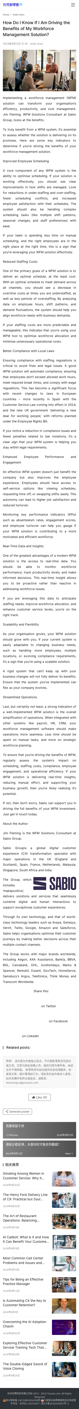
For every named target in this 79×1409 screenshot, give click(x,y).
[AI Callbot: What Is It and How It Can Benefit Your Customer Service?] (64, 1242)
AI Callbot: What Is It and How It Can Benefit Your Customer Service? (26, 1239)
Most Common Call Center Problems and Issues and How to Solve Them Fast (23, 1260)
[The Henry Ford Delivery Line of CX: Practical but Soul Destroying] (64, 1200)
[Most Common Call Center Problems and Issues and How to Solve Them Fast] (64, 1263)
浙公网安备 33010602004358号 (23, 1400)
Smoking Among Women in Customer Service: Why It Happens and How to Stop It (25, 1176)
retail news (36, 43)
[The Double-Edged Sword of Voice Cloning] (64, 1369)
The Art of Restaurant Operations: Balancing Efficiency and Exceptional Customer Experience (23, 1218)
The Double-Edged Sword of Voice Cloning (25, 1366)
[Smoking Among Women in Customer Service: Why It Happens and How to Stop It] (64, 1179)
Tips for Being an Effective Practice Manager (23, 1281)
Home (6, 14)
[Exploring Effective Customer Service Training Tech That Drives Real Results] (64, 1348)
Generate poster (19, 1111)
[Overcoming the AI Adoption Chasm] (64, 1327)
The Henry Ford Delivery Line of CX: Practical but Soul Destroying (25, 1197)
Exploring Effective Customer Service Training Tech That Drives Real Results (25, 1345)
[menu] (73, 4)
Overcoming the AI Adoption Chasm (24, 1324)
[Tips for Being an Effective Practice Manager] (64, 1284)
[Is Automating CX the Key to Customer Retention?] (64, 1306)
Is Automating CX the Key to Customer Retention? (24, 1303)
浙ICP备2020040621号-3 (55, 1403)
